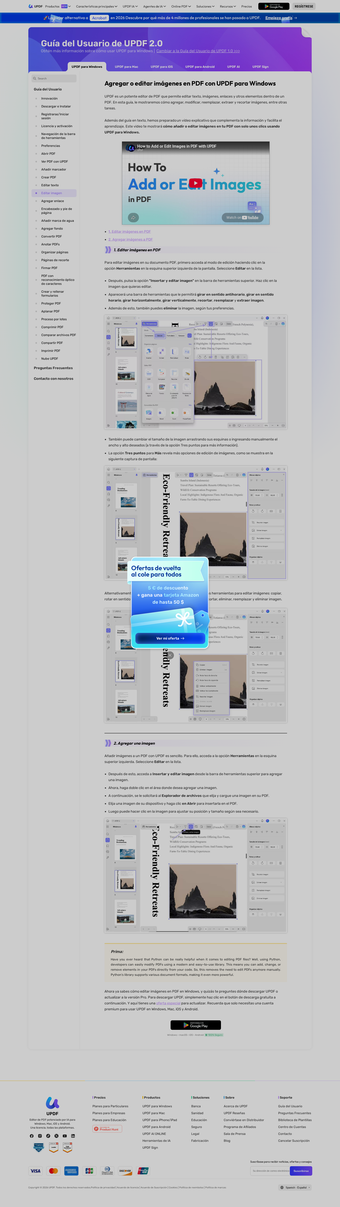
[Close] (170, 655)
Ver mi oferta (167, 638)
